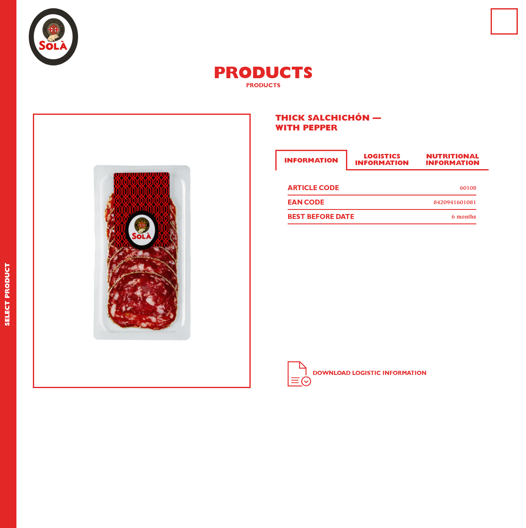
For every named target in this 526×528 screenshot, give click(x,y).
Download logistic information (370, 373)
